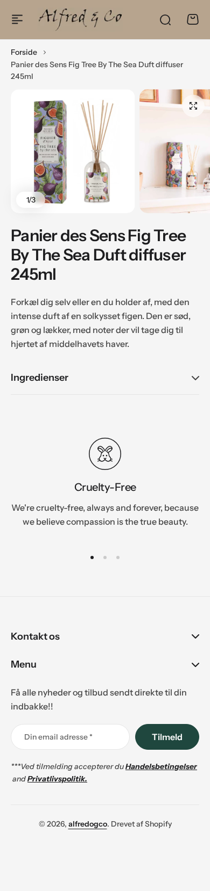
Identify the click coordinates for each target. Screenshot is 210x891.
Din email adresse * (58, 737)
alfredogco (87, 824)
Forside (24, 52)
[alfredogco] (80, 19)
